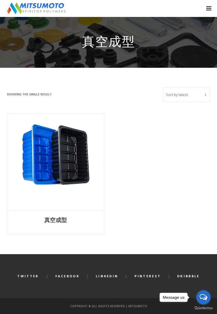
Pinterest (147, 276)
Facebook (67, 276)
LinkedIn (107, 276)
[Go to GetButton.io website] (203, 308)
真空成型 (55, 220)
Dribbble (188, 276)
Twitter (28, 276)
